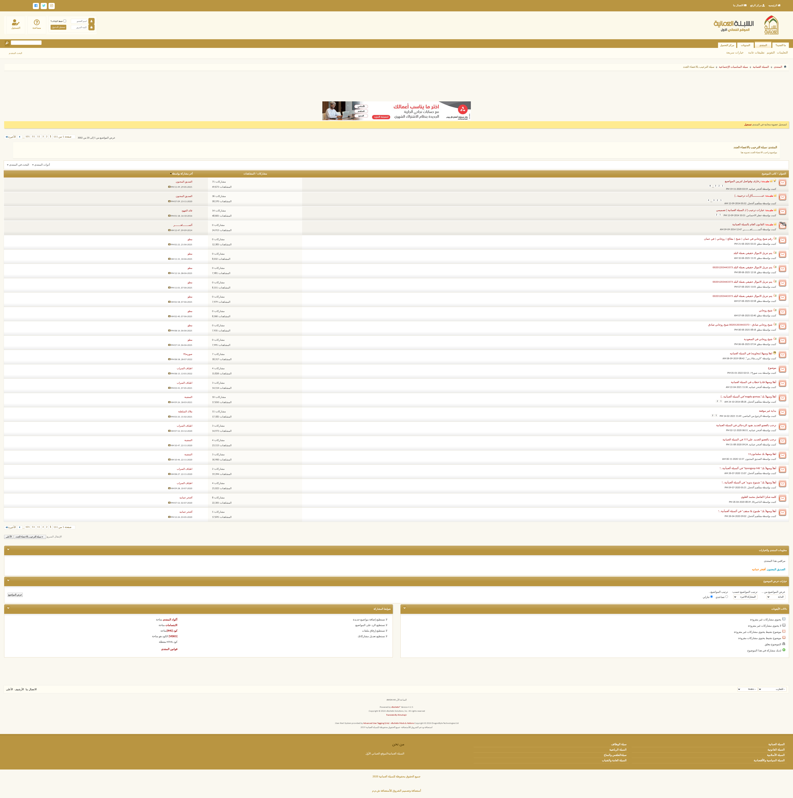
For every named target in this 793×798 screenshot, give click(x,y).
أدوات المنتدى (42, 165)
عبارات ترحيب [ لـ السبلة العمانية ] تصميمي (740, 210)
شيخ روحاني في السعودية (758, 339)
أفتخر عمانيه (755, 189)
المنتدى (763, 45)
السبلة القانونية (776, 749)
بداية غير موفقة (767, 411)
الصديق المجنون (753, 459)
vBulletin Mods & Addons (402, 723)
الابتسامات (171, 625)
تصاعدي (720, 597)
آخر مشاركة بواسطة (182, 174)
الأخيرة (12, 137)
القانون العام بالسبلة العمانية (748, 224)
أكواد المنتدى (170, 619)
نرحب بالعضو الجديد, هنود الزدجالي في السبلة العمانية (746, 425)
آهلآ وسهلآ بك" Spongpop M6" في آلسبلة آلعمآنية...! (748, 468)
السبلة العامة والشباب (614, 760)
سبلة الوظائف (619, 744)
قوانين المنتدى (169, 649)
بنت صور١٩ (756, 373)
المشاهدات (249, 174)
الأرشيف (19, 689)
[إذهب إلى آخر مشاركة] (169, 187)
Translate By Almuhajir (396, 715)
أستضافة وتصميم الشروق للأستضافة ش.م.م (396, 791)
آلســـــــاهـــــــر (752, 229)
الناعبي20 (757, 502)
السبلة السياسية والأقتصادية (769, 760)
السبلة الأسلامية (776, 755)
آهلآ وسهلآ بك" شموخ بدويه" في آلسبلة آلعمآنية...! (749, 482)
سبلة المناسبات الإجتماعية (733, 67)
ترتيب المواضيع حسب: (744, 592)
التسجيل (15, 27)
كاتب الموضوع (769, 174)
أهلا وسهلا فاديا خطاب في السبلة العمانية (753, 382)
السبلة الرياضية (618, 749)
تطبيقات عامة (756, 52)
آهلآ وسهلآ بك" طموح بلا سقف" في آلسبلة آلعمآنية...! (747, 511)
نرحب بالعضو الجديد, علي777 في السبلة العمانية (749, 439)
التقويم (771, 52)
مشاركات (262, 174)
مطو (759, 244)
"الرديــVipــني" (754, 358)
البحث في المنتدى (19, 165)
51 (33, 136)
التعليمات (782, 52)
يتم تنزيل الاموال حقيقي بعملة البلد (753, 253)
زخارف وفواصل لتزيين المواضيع (742, 181)
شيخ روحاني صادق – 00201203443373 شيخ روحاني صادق (740, 325)
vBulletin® (396, 707)
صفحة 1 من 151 (62, 136)
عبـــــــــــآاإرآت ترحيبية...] (749, 195)
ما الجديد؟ (781, 45)
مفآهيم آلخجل (755, 203)
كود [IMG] (172, 631)
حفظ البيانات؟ (57, 21)
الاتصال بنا (31, 689)
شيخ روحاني (765, 310)
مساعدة (37, 27)
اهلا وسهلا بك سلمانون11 (762, 454)
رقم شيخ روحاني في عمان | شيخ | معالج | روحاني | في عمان (738, 239)
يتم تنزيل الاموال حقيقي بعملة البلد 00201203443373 (742, 267)
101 (27, 136)
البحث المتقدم (15, 53)
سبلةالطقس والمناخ (615, 755)
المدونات (745, 45)
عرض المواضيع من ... (773, 592)
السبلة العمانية (761, 67)
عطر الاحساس (754, 215)
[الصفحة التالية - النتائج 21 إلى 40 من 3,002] (19, 137)
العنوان (782, 174)
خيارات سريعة (735, 52)
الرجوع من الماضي (752, 416)
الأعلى (9, 537)
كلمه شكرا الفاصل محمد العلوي (758, 497)
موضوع (772, 368)
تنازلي (706, 597)
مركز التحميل (727, 45)
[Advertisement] (396, 84)
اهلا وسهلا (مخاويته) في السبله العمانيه (751, 353)
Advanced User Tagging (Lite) (376, 723)
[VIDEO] (173, 636)
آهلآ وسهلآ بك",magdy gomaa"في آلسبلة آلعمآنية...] (748, 396)
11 (38, 136)
